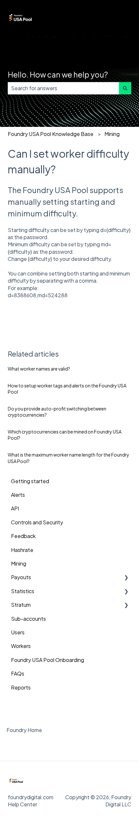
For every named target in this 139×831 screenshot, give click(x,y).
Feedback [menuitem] (23, 535)
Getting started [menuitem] (30, 481)
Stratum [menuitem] (21, 604)
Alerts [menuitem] (18, 494)
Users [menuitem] (18, 632)
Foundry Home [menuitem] (24, 730)
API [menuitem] (15, 508)
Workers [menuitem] (21, 645)
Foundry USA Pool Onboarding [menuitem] (47, 659)
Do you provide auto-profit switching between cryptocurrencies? (57, 412)
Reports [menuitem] (21, 687)
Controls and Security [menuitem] (37, 522)
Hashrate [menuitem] (22, 549)
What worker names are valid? (39, 369)
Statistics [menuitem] (22, 591)
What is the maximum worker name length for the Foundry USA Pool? (68, 458)
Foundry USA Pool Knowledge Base (50, 133)
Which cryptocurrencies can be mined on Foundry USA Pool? (65, 435)
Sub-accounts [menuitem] (28, 618)
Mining (112, 133)
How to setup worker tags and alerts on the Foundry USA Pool (67, 389)
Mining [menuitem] (18, 563)
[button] (126, 577)
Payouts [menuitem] (21, 577)
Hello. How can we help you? (58, 74)
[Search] (125, 88)
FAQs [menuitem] (17, 673)
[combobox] (63, 88)
